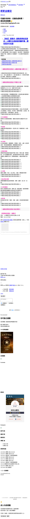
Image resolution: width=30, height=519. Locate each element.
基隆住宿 (11, 291)
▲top (2, 293)
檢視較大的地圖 (4, 268)
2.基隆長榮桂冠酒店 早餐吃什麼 (9, 62)
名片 (4, 32)
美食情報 (12, 26)
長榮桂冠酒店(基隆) (8, 220)
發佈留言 (3, 304)
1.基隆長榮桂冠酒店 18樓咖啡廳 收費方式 (11, 61)
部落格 (5, 31)
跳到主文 (3, 15)
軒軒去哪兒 (6, 11)
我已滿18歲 (3, 516)
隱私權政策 (25, 497)
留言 (14, 285)
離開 (8, 516)
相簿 (4, 29)
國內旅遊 (11, 289)
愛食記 (2, 221)
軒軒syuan (3, 277)
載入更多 (3, 296)
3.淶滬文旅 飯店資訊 (6, 64)
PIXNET (6, 497)
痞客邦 (11, 285)
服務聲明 (15, 499)
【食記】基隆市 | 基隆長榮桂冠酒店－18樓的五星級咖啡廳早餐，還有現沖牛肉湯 (15, 41)
